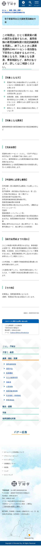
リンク (6, 471)
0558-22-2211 (13, 496)
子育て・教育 (8, 352)
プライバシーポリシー (11, 456)
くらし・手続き (9, 346)
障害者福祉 (10, 400)
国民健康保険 (11, 364)
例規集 (6, 467)
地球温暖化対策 (9, 418)
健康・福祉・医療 (15, 10)
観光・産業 (7, 406)
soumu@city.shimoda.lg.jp (16, 501)
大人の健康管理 (12, 377)
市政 (4, 412)
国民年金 (9, 368)
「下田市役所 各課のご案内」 (11, 506)
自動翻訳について (10, 463)
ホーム (4, 10)
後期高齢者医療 (12, 391)
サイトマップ (8, 475)
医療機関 (9, 373)
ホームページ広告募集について (14, 452)
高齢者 (8, 382)
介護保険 (9, 386)
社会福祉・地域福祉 (13, 395)
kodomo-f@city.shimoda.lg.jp (19, 332)
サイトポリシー (9, 460)
